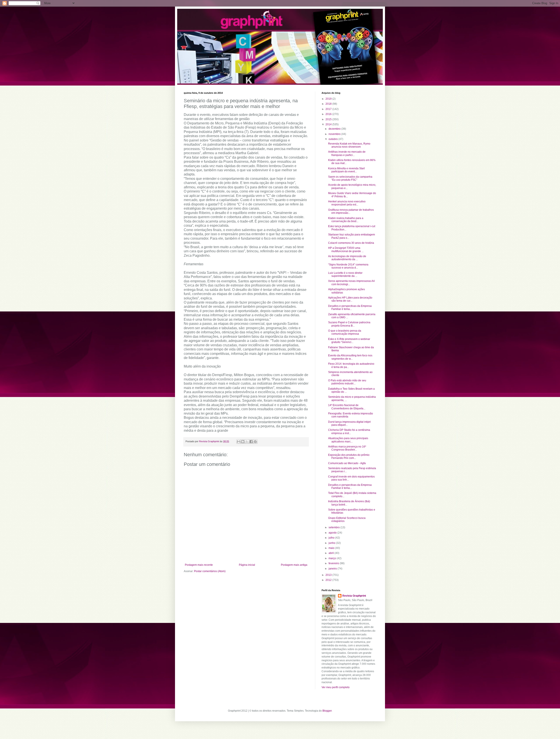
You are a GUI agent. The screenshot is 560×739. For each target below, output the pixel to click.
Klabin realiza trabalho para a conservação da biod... (345, 220)
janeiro (333, 568)
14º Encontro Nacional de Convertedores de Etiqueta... (346, 407)
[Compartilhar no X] (247, 441)
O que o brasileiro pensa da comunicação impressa (344, 332)
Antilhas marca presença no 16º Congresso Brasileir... (347, 448)
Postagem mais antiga (294, 564)
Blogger (327, 710)
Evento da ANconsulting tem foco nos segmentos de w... (350, 357)
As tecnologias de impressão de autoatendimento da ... (347, 258)
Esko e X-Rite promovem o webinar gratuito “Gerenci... (349, 341)
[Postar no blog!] (243, 441)
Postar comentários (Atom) (210, 571)
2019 (329, 98)
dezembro (335, 128)
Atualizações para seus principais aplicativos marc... (348, 440)
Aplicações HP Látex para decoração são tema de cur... (350, 299)
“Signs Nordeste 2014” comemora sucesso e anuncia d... (348, 266)
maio (332, 548)
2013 (329, 574)
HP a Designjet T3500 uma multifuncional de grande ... (346, 249)
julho (332, 537)
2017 (329, 109)
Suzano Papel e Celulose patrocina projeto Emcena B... (349, 324)
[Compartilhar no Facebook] (251, 441)
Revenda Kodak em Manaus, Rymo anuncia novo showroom (349, 145)
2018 (329, 103)
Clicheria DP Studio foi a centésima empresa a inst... (349, 431)
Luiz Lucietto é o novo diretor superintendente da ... (345, 274)
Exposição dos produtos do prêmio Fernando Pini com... (348, 456)
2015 (329, 119)
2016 (329, 114)
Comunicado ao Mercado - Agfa (347, 463)
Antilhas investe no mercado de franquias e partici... (347, 153)
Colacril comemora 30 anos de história (351, 242)
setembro (334, 527)
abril (331, 553)
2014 (329, 124)
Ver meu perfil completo (336, 687)
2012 (329, 580)
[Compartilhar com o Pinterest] (255, 441)
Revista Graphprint (354, 595)
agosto (333, 532)
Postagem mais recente (199, 564)
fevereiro (334, 563)
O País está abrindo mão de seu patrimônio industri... (347, 382)
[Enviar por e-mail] (238, 441)
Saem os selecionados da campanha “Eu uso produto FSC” (350, 178)
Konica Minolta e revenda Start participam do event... (346, 170)
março (333, 558)
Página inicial (247, 564)
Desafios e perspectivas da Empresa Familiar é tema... (350, 307)
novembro (335, 134)
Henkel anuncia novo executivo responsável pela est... (347, 203)
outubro (333, 139)
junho (332, 543)
